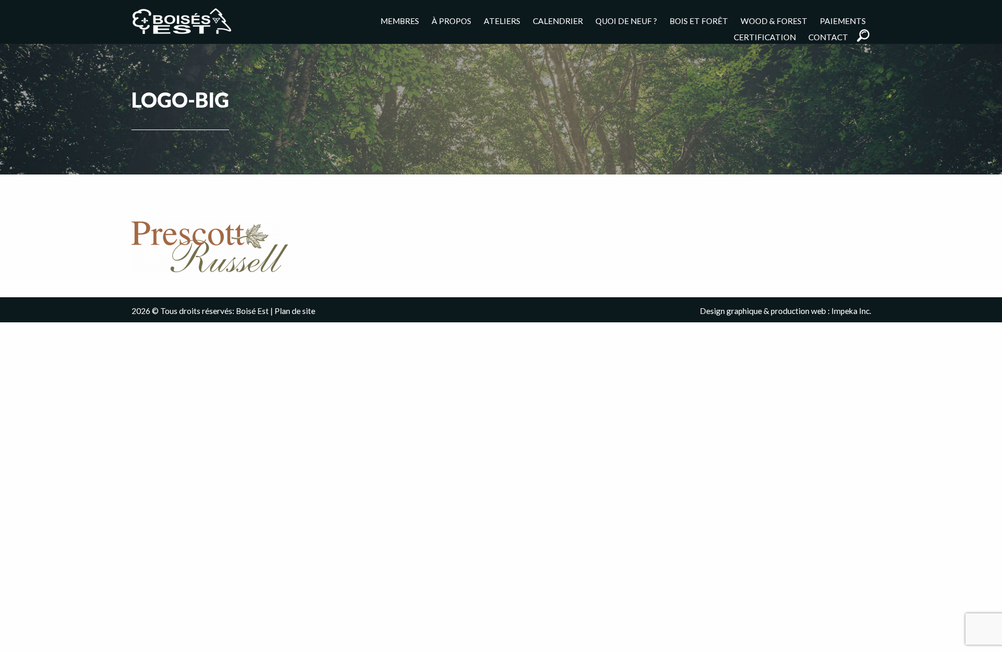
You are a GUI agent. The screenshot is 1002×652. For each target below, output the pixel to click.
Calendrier (558, 20)
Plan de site (295, 311)
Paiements (843, 20)
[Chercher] (863, 35)
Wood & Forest (774, 20)
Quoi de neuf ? (626, 20)
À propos (451, 20)
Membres (399, 20)
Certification (765, 36)
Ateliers (502, 20)
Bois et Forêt (699, 20)
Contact (828, 36)
